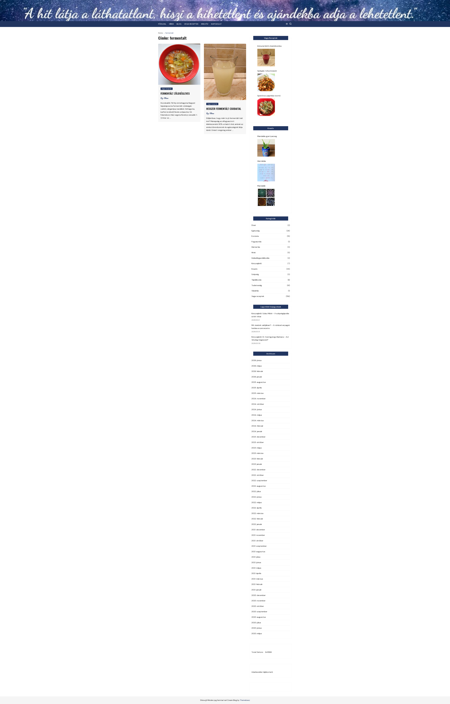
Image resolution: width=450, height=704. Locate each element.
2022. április (256, 508)
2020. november (258, 600)
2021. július (255, 557)
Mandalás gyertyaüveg (267, 136)
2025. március (257, 393)
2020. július (256, 622)
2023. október (257, 442)
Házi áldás (261, 161)
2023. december (258, 437)
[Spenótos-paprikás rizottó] (266, 107)
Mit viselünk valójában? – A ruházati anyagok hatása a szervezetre (270, 326)
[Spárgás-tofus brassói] (266, 82)
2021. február (257, 584)
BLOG (179, 24)
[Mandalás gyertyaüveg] (266, 148)
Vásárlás (255, 291)
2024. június (256, 409)
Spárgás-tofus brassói (267, 71)
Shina (166, 98)
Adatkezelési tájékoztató (262, 672)
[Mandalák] (266, 197)
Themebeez (245, 700)
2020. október (257, 606)
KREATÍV (204, 24)
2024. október (257, 404)
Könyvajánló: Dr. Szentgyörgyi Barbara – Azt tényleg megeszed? (270, 338)
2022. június (256, 497)
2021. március (257, 579)
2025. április (256, 387)
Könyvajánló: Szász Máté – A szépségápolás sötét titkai (270, 315)
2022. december (258, 469)
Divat (253, 225)
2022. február (257, 519)
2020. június (256, 628)
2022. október (257, 475)
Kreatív (254, 269)
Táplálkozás (256, 280)
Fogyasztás (256, 241)
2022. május (256, 502)
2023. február (257, 458)
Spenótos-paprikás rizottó (269, 95)
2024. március (257, 420)
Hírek (253, 252)
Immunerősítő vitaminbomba (269, 46)
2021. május (256, 568)
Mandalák (261, 186)
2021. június (256, 562)
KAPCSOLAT (216, 24)
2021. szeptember (259, 546)
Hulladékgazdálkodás (260, 258)
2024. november (258, 398)
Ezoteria (255, 236)
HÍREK (171, 24)
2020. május (256, 633)
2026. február (257, 371)
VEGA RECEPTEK (191, 24)
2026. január (256, 377)
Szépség (255, 274)
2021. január (256, 590)
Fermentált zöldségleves (175, 93)
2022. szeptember (259, 480)
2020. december (258, 595)
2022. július (256, 491)
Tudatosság (256, 285)
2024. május (256, 415)
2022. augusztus (258, 486)
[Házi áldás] (266, 172)
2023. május (256, 448)
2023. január (256, 464)
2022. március (257, 513)
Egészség (255, 231)
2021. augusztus (258, 551)
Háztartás (255, 247)
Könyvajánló (256, 263)
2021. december (258, 529)
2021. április (256, 573)
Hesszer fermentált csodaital (223, 109)
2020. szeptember (259, 611)
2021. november (258, 535)
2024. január (256, 431)
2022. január (256, 524)
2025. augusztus (258, 382)
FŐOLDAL (162, 24)
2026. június (256, 360)
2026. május (256, 366)
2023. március (257, 453)
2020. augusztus (258, 617)
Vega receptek (166, 89)
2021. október (257, 540)
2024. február (257, 426)
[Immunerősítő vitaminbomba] (266, 57)
